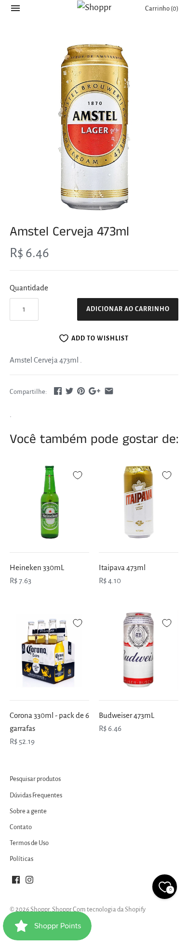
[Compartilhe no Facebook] (58, 391)
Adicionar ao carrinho (128, 309)
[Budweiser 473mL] (138, 650)
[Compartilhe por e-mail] (109, 391)
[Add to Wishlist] (77, 473)
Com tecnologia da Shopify (109, 909)
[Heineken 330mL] (49, 502)
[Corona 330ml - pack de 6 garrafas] (49, 650)
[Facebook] (16, 882)
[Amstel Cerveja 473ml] (94, 127)
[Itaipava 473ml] (138, 502)
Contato (21, 827)
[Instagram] (29, 882)
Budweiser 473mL (126, 715)
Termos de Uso (29, 842)
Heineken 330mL (37, 567)
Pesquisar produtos (35, 778)
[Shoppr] (94, 7)
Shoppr (40, 909)
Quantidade (29, 288)
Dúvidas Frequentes (36, 795)
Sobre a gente (28, 811)
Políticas (21, 858)
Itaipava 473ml (122, 567)
